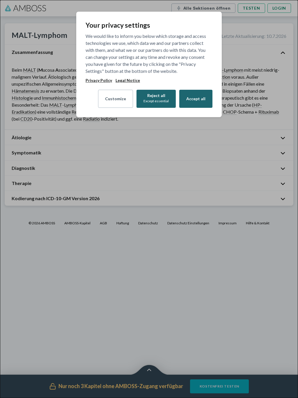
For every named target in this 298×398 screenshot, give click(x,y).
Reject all (156, 98)
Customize (115, 98)
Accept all (195, 98)
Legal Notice (128, 80)
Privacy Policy (99, 80)
